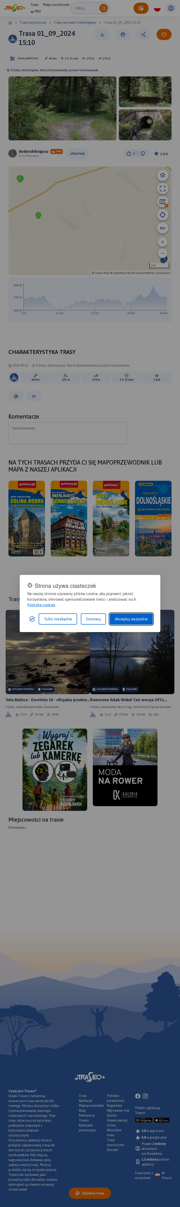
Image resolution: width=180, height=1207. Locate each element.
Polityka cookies (41, 605)
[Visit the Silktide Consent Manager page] (32, 619)
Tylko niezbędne (58, 619)
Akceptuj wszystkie (131, 619)
